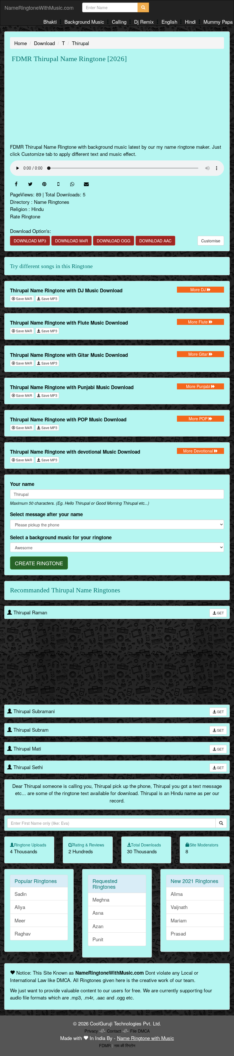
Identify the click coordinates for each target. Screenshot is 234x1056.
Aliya (20, 906)
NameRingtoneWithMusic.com (39, 7)
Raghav (23, 933)
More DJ (198, 289)
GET (220, 612)
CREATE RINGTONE (39, 563)
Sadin (21, 893)
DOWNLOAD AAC (155, 241)
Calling (120, 21)
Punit (97, 939)
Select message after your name (46, 514)
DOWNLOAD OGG (113, 241)
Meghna (100, 899)
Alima (177, 893)
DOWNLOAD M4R (71, 241)
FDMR (105, 1045)
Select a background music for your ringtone (61, 537)
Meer (20, 920)
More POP (199, 418)
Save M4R (23, 298)
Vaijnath (179, 906)
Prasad (178, 933)
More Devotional (198, 451)
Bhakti (50, 21)
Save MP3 (49, 298)
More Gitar (198, 354)
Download (44, 43)
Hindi (191, 21)
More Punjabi (198, 386)
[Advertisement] (117, 103)
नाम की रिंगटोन (124, 1045)
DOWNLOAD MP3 (30, 241)
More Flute (198, 322)
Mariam (179, 920)
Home (20, 43)
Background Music (85, 21)
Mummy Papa (218, 21)
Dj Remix (144, 21)
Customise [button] (210, 241)
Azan (97, 926)
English (170, 21)
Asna (97, 912)
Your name (22, 483)
